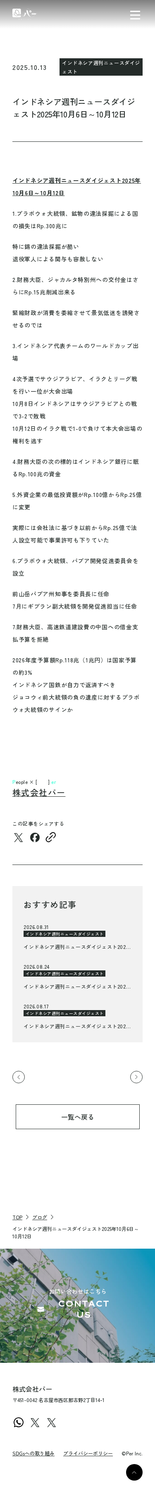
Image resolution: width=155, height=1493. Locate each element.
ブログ (39, 1217)
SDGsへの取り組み (33, 1453)
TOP (17, 1217)
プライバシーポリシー (88, 1453)
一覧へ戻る (77, 1117)
